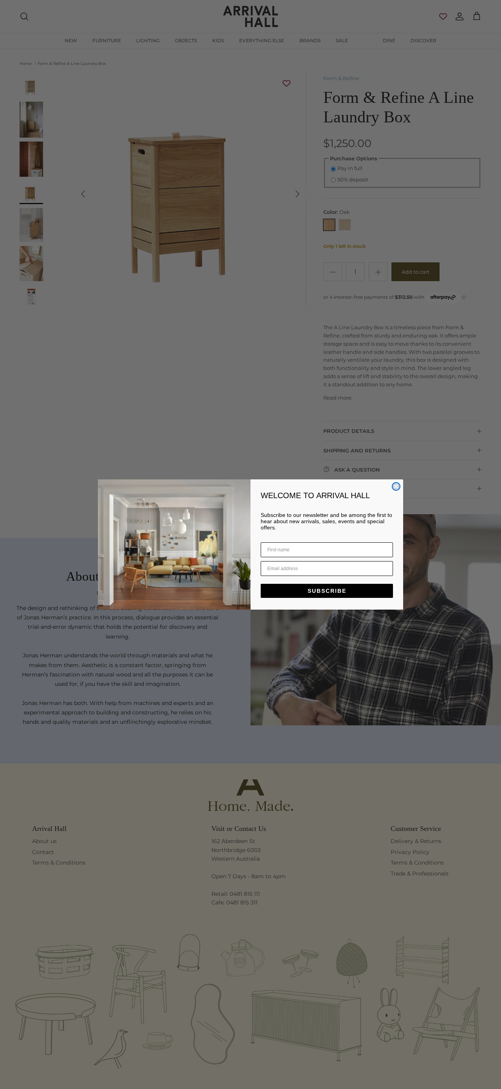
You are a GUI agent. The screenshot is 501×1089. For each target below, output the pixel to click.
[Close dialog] (396, 486)
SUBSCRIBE (327, 591)
